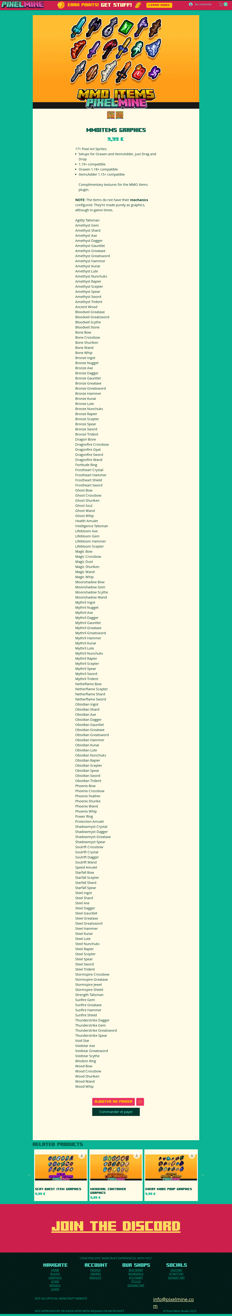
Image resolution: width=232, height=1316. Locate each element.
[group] (116, 1175)
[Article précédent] (29, 1175)
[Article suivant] (203, 1175)
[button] (224, 4)
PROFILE (95, 1270)
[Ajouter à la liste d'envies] (140, 1102)
